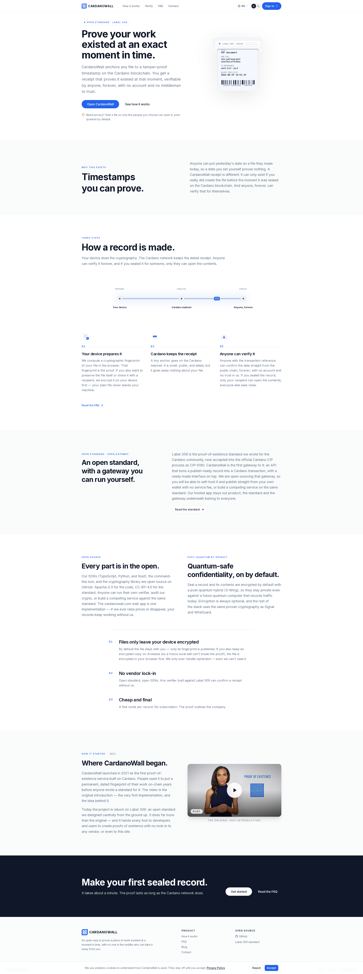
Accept (271, 967)
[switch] (256, 6)
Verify (149, 6)
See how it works (137, 104)
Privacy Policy (216, 967)
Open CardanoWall (100, 104)
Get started (239, 891)
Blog (184, 946)
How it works (131, 6)
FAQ (160, 6)
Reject (256, 967)
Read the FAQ (90, 405)
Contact (173, 6)
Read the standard (187, 509)
